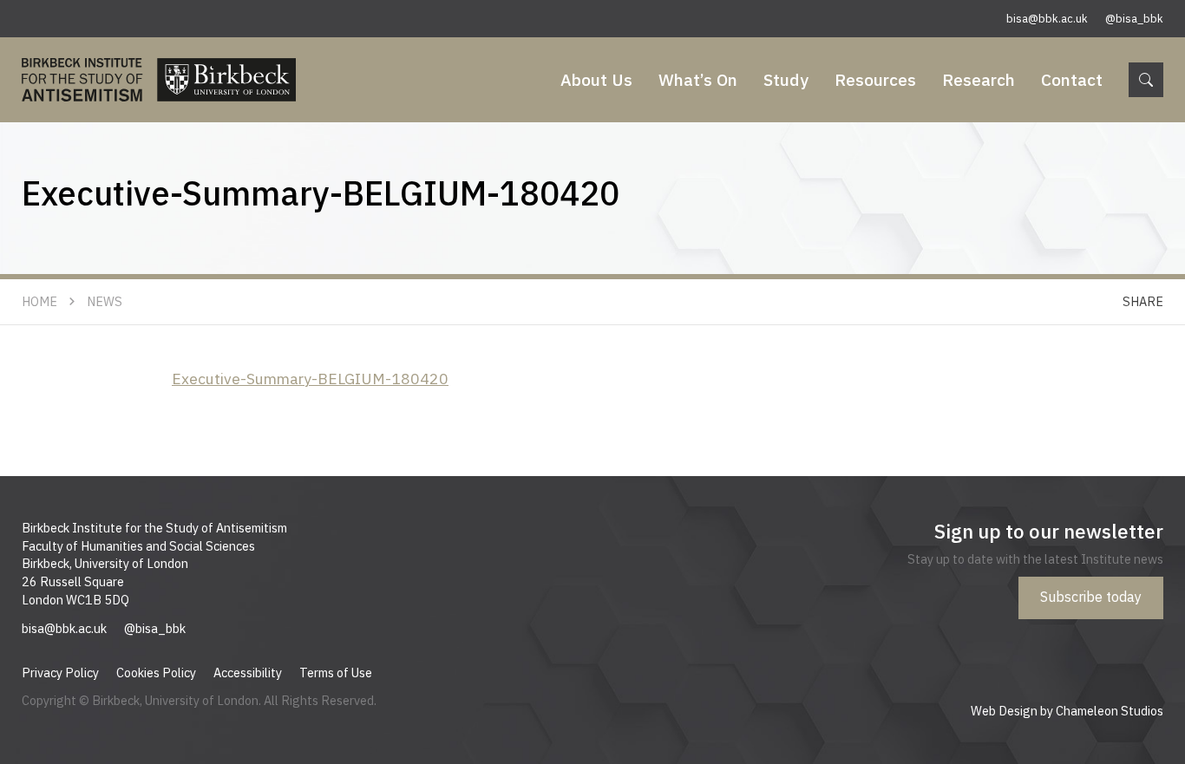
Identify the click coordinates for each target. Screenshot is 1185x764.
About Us (596, 79)
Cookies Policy (156, 672)
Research (978, 79)
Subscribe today (1091, 596)
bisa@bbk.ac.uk (1047, 18)
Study (786, 79)
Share (1143, 301)
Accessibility (247, 672)
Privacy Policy (60, 672)
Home (39, 301)
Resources (875, 79)
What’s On (697, 79)
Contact (1072, 79)
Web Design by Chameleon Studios (1067, 710)
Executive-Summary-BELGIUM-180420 (310, 379)
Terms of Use (335, 672)
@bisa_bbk (1134, 18)
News (104, 301)
